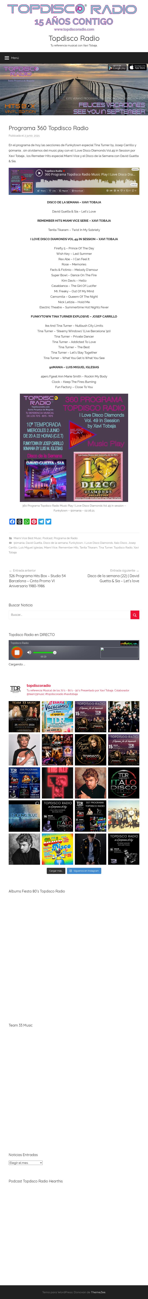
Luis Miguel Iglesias (31, 547)
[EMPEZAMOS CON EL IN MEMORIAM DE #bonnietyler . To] (90, 750)
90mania (19, 542)
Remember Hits (68, 547)
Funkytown (76, 542)
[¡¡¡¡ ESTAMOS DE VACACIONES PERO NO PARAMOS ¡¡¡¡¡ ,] (24, 716)
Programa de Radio (66, 538)
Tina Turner (105, 547)
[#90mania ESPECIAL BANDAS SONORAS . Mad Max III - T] (124, 716)
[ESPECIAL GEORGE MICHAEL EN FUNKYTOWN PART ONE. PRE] (24, 849)
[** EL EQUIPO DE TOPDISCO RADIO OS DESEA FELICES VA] (57, 716)
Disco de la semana (55, 542)
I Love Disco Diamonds (98, 542)
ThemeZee (98, 1292)
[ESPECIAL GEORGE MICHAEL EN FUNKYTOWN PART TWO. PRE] (90, 783)
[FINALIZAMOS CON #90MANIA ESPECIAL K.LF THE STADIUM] (57, 783)
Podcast (48, 538)
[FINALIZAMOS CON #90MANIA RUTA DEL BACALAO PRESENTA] (124, 816)
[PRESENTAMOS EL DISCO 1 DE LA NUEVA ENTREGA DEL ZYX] (57, 849)
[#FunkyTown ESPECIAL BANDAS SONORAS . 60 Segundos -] (24, 750)
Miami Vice (50, 547)
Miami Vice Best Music (27, 538)
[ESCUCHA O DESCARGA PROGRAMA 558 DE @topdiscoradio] (24, 783)
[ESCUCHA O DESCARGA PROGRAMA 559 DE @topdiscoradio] (90, 716)
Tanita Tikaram (88, 547)
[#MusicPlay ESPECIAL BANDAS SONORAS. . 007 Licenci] (57, 750)
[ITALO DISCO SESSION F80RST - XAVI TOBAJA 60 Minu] (124, 783)
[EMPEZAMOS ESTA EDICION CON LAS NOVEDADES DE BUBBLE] (90, 849)
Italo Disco (120, 542)
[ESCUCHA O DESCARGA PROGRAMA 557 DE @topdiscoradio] (90, 816)
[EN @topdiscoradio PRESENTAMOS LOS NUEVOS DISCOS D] (57, 816)
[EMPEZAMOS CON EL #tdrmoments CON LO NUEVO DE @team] (24, 816)
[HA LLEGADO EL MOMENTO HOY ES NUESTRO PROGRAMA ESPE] (124, 750)
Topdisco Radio (74, 38)
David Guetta (34, 542)
